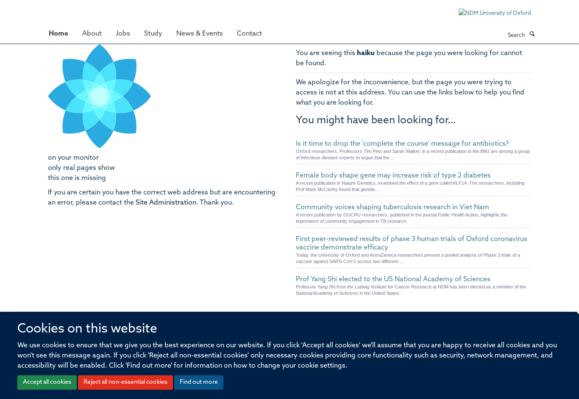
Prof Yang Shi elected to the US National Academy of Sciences (393, 279)
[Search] (532, 34)
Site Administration (166, 203)
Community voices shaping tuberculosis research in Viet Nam (392, 207)
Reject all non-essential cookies (125, 382)
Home (58, 33)
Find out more (199, 382)
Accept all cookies (47, 382)
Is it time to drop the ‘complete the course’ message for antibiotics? (402, 144)
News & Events (199, 33)
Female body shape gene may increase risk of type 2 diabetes (393, 175)
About (92, 33)
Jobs (123, 33)
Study (153, 33)
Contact (249, 33)
